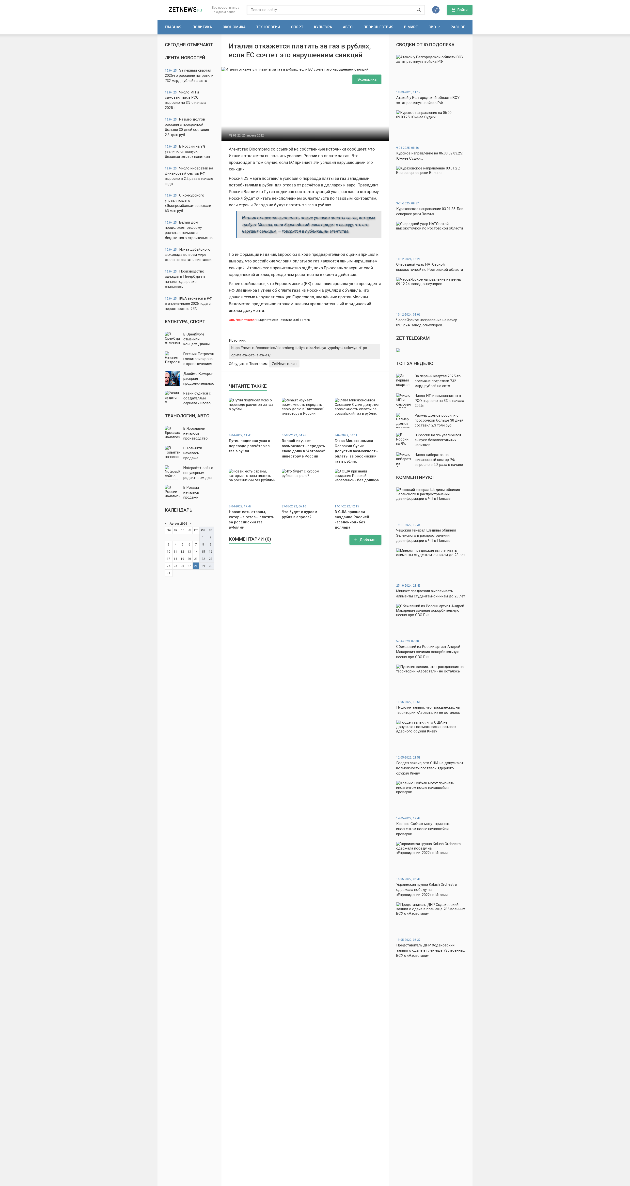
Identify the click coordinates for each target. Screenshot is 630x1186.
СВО (432, 27)
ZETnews (185, 9)
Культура (323, 27)
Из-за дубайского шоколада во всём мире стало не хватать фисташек (188, 254)
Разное (458, 27)
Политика (202, 27)
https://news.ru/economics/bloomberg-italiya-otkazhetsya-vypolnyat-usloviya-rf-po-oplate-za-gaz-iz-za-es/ (300, 351)
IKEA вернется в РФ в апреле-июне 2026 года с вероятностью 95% (188, 303)
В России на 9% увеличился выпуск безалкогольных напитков (187, 151)
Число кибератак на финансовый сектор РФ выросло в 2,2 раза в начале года (189, 176)
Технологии (268, 27)
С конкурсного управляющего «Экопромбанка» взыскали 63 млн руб (188, 203)
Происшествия (378, 27)
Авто (348, 27)
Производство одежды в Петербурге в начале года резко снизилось (185, 279)
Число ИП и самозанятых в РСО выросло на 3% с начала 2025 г (185, 100)
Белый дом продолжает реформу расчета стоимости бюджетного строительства (189, 230)
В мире (411, 27)
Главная (173, 27)
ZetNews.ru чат (284, 364)
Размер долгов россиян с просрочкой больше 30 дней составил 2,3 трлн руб (187, 127)
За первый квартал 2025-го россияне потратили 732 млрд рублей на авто (189, 75)
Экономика (234, 27)
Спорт (297, 27)
